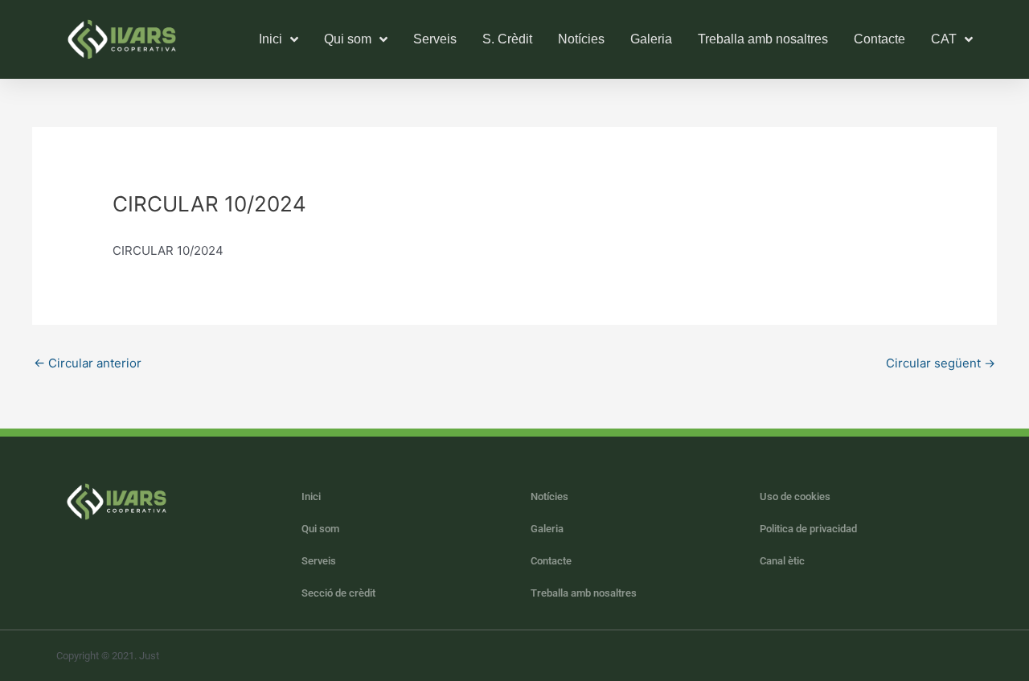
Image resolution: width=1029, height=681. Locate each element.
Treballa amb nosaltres (763, 39)
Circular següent (940, 363)
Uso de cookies (795, 496)
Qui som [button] (347, 39)
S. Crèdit (507, 39)
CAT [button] (944, 39)
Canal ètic (782, 561)
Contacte (879, 39)
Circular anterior (87, 363)
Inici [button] (270, 39)
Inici (311, 496)
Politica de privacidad (808, 529)
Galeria (651, 39)
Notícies (581, 39)
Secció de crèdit (338, 593)
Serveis (435, 39)
